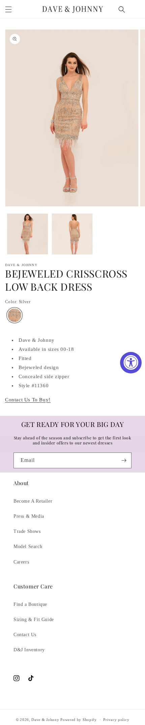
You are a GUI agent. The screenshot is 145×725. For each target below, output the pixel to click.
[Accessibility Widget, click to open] (131, 362)
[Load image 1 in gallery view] (27, 234)
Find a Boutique (30, 604)
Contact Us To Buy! (28, 399)
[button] (8, 9)
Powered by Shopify (78, 720)
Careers (21, 562)
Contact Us (24, 634)
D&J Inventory (29, 649)
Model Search (27, 546)
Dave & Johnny (45, 720)
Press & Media (28, 516)
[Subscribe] (123, 460)
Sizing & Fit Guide (33, 619)
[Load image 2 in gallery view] (72, 234)
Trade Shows (27, 531)
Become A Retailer (32, 501)
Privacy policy (116, 720)
